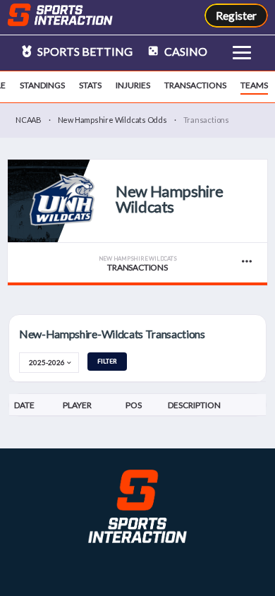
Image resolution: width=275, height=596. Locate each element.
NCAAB (29, 119)
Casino (184, 51)
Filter (107, 361)
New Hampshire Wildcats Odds (112, 119)
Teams (254, 85)
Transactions (195, 85)
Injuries (133, 85)
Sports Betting (84, 51)
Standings (42, 85)
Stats (90, 85)
